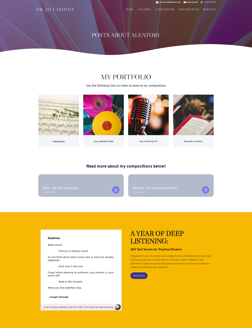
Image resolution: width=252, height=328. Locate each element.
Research (209, 9)
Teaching (144, 9)
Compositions (164, 9)
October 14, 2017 (49, 192)
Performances (189, 9)
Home (130, 9)
